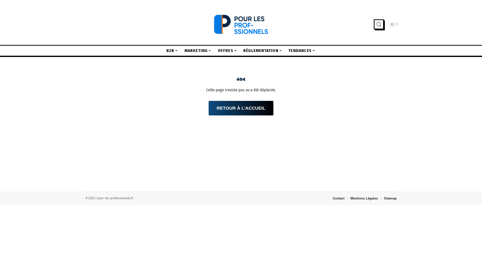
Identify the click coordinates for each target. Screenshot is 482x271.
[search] (379, 24)
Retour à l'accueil (241, 108)
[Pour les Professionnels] (241, 24)
